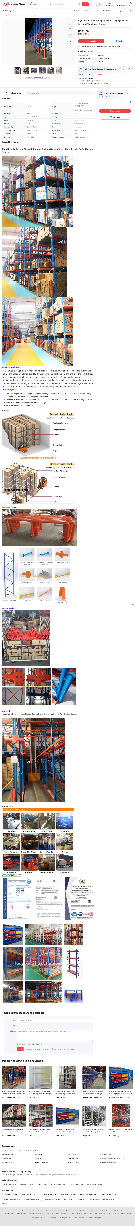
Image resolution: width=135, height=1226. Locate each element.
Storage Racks (34, 15)
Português (32, 1213)
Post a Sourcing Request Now (63, 1049)
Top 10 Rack (68, 1199)
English (18, 1213)
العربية (78, 1213)
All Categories (9, 11)
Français (40, 1213)
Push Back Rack (105, 1155)
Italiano (57, 1213)
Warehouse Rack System (32, 1199)
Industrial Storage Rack (58, 1184)
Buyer (86, 11)
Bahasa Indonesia (126, 1213)
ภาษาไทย (102, 1213)
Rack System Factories (68, 1194)
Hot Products (16, 1211)
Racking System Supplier (88, 1194)
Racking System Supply (108, 1194)
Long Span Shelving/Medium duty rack (112, 1158)
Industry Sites (81, 1211)
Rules (131, 11)
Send (20, 1049)
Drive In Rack (72, 1155)
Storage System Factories (48, 1194)
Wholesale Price (70, 1211)
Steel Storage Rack (77, 1184)
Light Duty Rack (73, 1162)
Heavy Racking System (52, 1199)
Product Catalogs (32, 1150)
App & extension (108, 11)
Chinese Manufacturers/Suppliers (42, 1211)
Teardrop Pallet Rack (9, 1155)
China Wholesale (59, 1211)
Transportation (12, 15)
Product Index (104, 1211)
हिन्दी (96, 1213)
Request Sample (114, 46)
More (4, 1203)
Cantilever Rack (7, 1158)
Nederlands (71, 1213)
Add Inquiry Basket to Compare (38, 77)
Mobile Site (113, 1211)
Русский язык (49, 1213)
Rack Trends (80, 1199)
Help (96, 11)
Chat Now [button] (121, 41)
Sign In (81, 83)
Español (25, 1213)
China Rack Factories (11, 1194)
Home (4, 15)
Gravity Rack (6, 1162)
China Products (26, 1211)
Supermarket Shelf (10, 1184)
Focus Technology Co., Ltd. (53, 1218)
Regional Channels (92, 1211)
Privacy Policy (99, 1218)
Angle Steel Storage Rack (95, 1184)
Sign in (131, 6)
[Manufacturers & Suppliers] (13, 4)
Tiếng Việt (116, 1213)
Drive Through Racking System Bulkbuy (101, 1199)
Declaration (89, 1218)
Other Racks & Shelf (26, 1184)
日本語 (90, 1213)
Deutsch (63, 1213)
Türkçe (109, 1213)
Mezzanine (38, 1158)
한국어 (84, 1213)
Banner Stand (42, 1184)
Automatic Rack (73, 1158)
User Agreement (79, 1218)
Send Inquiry (91, 41)
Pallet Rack (38, 1155)
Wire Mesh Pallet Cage (107, 1162)
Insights (121, 1211)
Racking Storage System (12, 1199)
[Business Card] (130, 102)
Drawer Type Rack (41, 1162)
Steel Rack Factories (28, 1194)
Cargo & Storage (23, 15)
